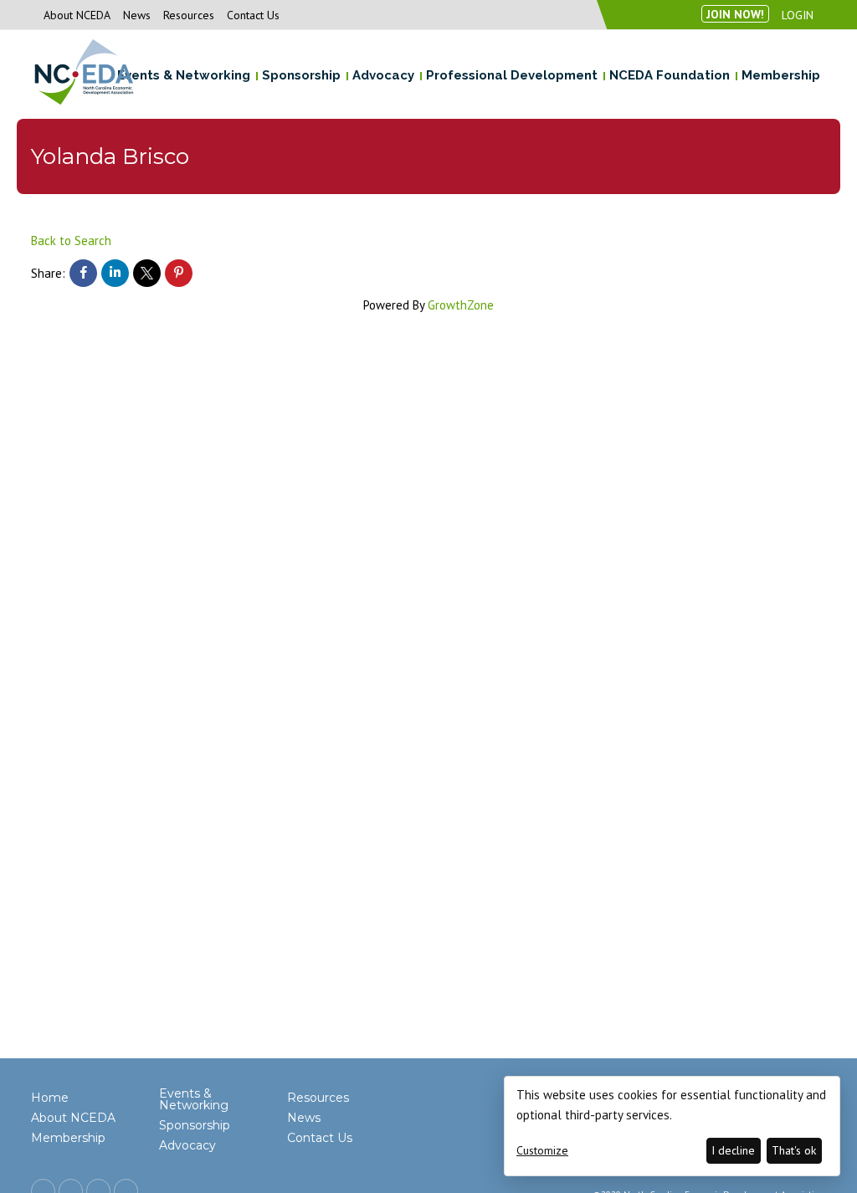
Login (797, 15)
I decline (733, 1150)
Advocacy (187, 1145)
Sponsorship (194, 1125)
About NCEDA (77, 15)
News (137, 15)
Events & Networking (193, 1099)
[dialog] (672, 1126)
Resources (188, 15)
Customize (542, 1150)
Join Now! (735, 14)
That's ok (794, 1150)
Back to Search (71, 240)
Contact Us (253, 15)
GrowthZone (461, 305)
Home (50, 1097)
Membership (68, 1138)
